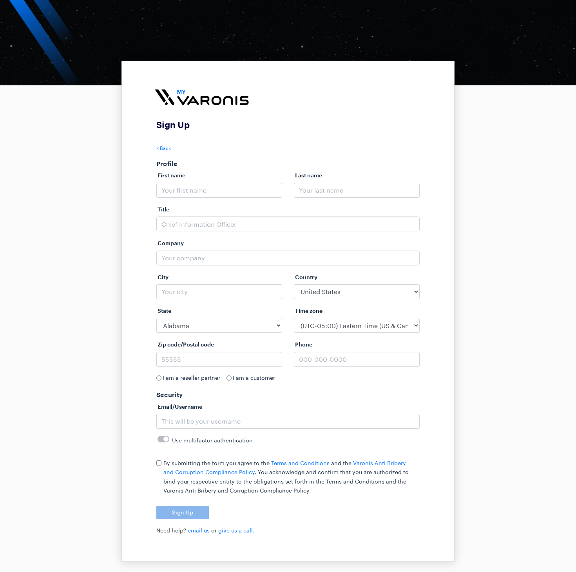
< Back (163, 148)
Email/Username (180, 406)
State (164, 310)
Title (163, 209)
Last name (308, 175)
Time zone (308, 310)
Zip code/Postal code (186, 344)
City (163, 277)
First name (171, 175)
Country (306, 277)
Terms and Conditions (300, 463)
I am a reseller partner (191, 377)
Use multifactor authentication (212, 440)
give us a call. (236, 530)
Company (171, 243)
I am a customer (254, 377)
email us (199, 530)
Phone (303, 344)
